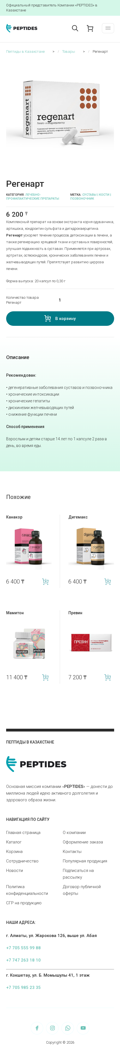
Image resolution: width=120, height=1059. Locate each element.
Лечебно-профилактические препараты (32, 196)
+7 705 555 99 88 (23, 947)
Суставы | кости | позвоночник (90, 196)
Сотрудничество (22, 861)
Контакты (72, 851)
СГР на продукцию (24, 902)
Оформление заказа (83, 842)
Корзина (14, 851)
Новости (14, 870)
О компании (74, 832)
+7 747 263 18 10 (23, 960)
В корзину (65, 318)
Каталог (13, 842)
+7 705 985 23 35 (23, 987)
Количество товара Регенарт (22, 300)
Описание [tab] (17, 357)
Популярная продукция (85, 861)
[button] (110, 62)
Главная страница (23, 832)
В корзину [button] (45, 581)
